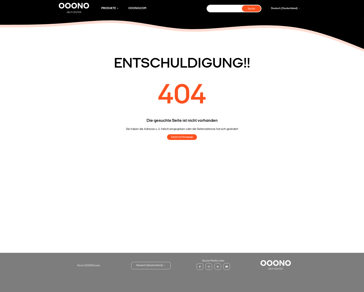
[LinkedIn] (217, 266)
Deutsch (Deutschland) (284, 8)
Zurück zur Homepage (182, 137)
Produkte (108, 8)
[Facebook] (200, 266)
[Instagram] (209, 266)
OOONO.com (137, 8)
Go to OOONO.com (88, 265)
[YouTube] (226, 266)
